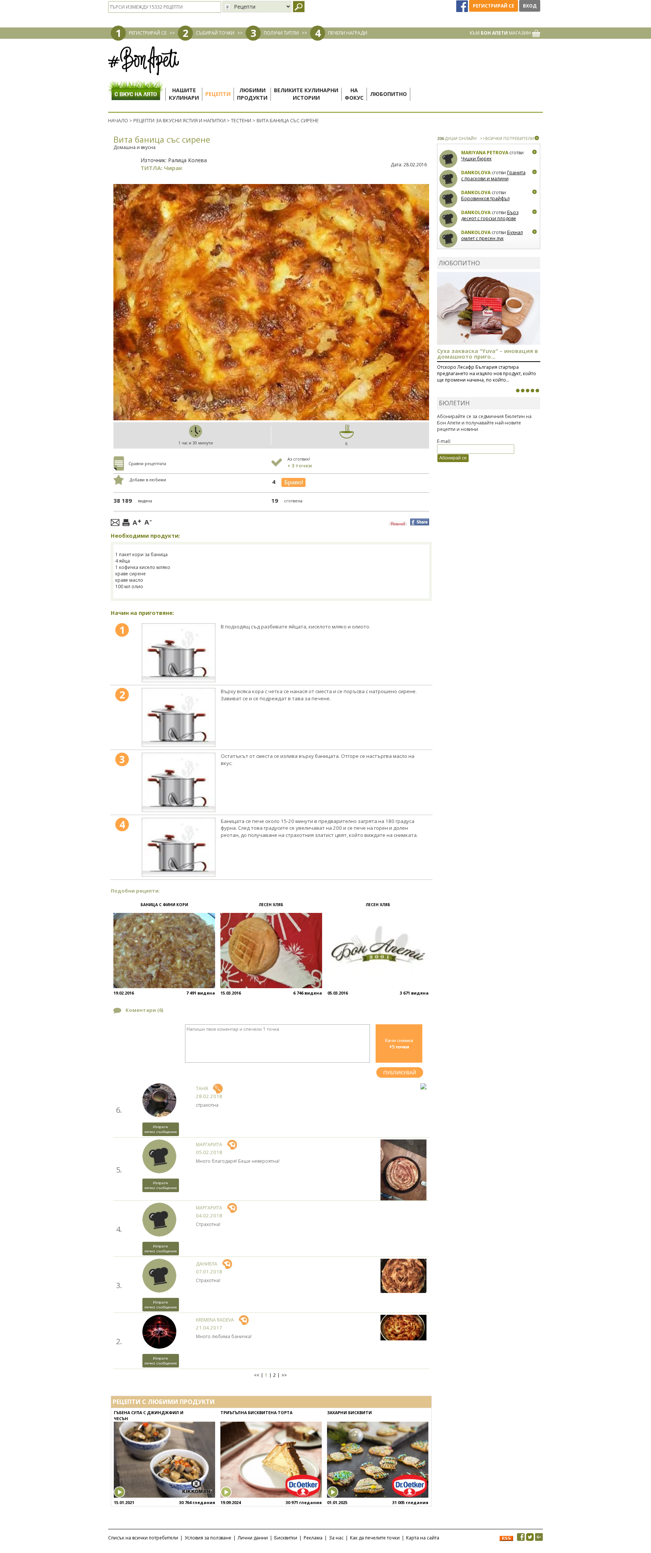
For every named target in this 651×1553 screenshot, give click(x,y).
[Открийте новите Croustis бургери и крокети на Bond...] (522, 390)
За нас (336, 1538)
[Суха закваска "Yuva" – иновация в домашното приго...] (518, 390)
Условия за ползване (208, 1538)
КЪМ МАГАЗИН (501, 33)
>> (284, 1375)
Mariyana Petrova (484, 152)
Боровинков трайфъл (485, 198)
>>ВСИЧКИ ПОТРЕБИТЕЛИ (507, 138)
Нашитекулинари (184, 94)
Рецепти (218, 93)
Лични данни (253, 1538)
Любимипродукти (252, 94)
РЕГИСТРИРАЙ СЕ (148, 33)
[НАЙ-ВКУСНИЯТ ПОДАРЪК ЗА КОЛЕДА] (527, 390)
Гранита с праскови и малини (493, 175)
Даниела (206, 1264)
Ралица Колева (187, 160)
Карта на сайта (422, 1538)
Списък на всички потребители (143, 1538)
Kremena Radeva (215, 1320)
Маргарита (209, 1144)
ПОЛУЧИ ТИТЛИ (281, 33)
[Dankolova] (448, 179)
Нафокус (354, 94)
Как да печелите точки (375, 1538)
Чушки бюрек (476, 158)
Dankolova (476, 172)
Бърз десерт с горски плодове (489, 215)
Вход (529, 6)
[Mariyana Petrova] (448, 159)
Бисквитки (285, 1538)
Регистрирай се (493, 6)
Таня (202, 1088)
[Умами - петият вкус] (532, 390)
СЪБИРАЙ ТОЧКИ (215, 33)
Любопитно (388, 93)
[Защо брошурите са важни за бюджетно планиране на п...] (537, 390)
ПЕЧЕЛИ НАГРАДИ (347, 33)
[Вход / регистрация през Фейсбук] (462, 6)
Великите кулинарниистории (306, 94)
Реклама (313, 1538)
